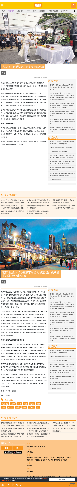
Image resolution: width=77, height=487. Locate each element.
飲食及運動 (37, 458)
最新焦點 (30, 446)
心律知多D (64, 11)
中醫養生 (53, 458)
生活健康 (45, 458)
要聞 (35, 446)
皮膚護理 (57, 460)
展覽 (32, 404)
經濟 (13, 404)
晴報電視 (11, 11)
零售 (19, 404)
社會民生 (5, 404)
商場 (38, 404)
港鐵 (4, 407)
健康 (3, 11)
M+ (38, 407)
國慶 (24, 407)
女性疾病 (44, 460)
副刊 (34, 11)
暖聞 (43, 446)
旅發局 (32, 407)
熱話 (39, 446)
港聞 (3, 73)
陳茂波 (11, 407)
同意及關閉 (62, 479)
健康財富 (42, 11)
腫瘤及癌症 (60, 458)
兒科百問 (37, 460)
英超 (18, 407)
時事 (28, 11)
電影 (26, 404)
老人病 (50, 460)
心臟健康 (68, 458)
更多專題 (64, 460)
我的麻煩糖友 (53, 11)
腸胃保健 (30, 460)
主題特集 (20, 11)
